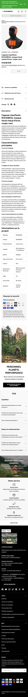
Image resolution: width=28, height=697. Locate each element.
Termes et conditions (7, 601)
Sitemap (4, 648)
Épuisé (19, 71)
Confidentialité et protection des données (13, 614)
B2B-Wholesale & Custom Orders (11, 626)
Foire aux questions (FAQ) (8, 642)
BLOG (3, 645)
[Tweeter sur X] (8, 104)
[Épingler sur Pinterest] (14, 104)
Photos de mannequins (8, 638)
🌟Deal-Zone (6, 39)
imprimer (4, 598)
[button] (14, 76)
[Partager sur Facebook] (11, 104)
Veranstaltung (5, 651)
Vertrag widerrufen (9, 584)
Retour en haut (14, 522)
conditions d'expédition (8, 617)
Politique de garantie (7, 611)
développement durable (8, 632)
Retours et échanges (7, 605)
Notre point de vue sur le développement (14, 385)
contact (4, 635)
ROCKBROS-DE (8, 691)
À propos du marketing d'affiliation (11, 629)
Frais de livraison (13, 65)
